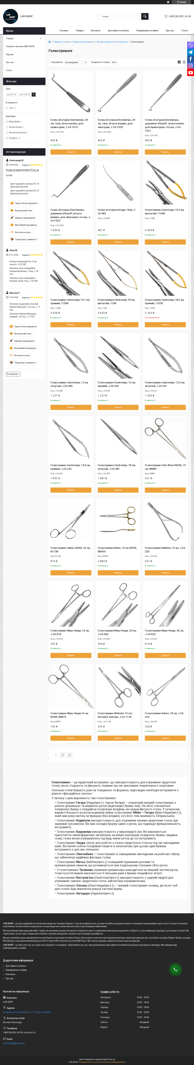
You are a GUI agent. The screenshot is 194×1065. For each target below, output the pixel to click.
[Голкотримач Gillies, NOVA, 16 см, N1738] (71, 521)
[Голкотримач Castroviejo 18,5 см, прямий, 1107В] (165, 273)
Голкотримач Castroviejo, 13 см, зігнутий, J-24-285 (69, 384)
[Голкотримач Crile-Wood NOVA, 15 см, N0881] (165, 438)
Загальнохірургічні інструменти (112, 42)
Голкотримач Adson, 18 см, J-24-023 (164, 715)
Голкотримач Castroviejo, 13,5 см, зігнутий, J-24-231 (165, 384)
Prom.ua (111, 1059)
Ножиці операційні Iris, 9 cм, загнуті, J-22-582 (23, 263)
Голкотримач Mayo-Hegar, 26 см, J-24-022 (164, 632)
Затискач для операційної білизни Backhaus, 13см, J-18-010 (24, 271)
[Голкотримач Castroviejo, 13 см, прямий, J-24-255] (118, 356)
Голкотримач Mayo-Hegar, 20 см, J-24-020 (117, 632)
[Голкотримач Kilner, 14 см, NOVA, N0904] (118, 521)
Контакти (95, 30)
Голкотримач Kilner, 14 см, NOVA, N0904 (117, 549)
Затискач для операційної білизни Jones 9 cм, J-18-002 (24, 279)
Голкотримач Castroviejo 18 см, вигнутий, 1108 (116, 301)
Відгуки (9, 54)
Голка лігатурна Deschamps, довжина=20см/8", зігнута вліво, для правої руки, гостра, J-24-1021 (164, 125)
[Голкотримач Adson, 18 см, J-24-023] (165, 686)
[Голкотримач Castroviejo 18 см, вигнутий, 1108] (118, 273)
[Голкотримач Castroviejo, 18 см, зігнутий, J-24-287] (118, 438)
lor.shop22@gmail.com (14, 1043)
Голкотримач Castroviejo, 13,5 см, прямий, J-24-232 (70, 467)
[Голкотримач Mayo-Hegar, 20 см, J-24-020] (118, 604)
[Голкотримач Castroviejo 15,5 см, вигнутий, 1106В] (165, 183)
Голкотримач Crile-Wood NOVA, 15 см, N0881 (165, 467)
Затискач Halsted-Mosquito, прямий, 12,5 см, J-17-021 (23, 315)
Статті (185, 30)
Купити (70, 152)
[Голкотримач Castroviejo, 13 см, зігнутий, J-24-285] (71, 356)
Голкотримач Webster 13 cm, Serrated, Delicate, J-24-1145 (115, 715)
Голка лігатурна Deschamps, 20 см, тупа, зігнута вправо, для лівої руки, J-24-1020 (116, 123)
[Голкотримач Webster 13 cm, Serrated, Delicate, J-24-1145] (118, 686)
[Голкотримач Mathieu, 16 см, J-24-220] (165, 521)
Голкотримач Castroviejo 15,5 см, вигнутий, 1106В (164, 211)
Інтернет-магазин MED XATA (20, 46)
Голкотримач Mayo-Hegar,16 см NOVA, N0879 (69, 715)
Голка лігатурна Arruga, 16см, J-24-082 (117, 211)
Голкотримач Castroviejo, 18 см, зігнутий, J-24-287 (117, 467)
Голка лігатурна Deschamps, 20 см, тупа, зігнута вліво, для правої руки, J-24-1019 (69, 123)
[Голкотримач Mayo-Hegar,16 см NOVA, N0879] (71, 686)
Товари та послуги (62, 42)
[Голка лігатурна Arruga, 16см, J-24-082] (118, 183)
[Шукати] (145, 16)
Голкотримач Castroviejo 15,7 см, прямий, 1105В (70, 301)
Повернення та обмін (147, 30)
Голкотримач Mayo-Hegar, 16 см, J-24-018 (69, 632)
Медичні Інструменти (84, 42)
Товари (79, 30)
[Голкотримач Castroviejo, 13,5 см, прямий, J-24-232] (71, 438)
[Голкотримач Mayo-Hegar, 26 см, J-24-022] (165, 604)
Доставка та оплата (118, 30)
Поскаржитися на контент (90, 1062)
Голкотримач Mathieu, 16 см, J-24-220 (165, 549)
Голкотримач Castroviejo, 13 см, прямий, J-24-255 (117, 384)
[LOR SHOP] (10, 16)
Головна (63, 30)
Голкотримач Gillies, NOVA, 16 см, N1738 (70, 549)
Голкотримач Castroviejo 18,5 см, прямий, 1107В (164, 301)
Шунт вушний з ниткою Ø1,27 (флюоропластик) (24, 192)
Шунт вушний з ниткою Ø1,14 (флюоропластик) (24, 185)
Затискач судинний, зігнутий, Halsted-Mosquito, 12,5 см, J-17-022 (25, 307)
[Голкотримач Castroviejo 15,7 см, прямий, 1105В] (71, 273)
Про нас (170, 30)
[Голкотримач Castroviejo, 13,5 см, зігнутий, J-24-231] (165, 356)
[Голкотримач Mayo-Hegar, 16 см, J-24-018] (71, 604)
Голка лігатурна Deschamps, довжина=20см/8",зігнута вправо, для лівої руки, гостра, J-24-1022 (70, 215)
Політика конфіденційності (113, 1062)
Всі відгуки (12, 374)
